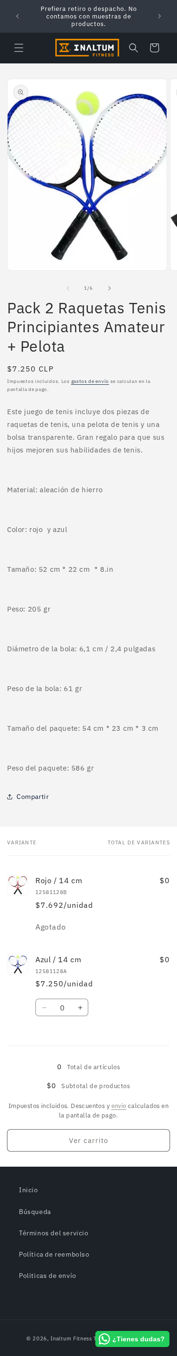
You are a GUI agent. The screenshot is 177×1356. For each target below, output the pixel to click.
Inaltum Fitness (71, 1338)
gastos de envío (90, 381)
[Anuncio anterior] (17, 16)
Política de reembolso (54, 1254)
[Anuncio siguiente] (159, 16)
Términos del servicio (54, 1233)
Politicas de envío (47, 1275)
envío (118, 1106)
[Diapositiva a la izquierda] (68, 288)
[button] (18, 47)
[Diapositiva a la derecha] (109, 288)
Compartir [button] (33, 796)
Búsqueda (35, 1211)
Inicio (28, 1190)
